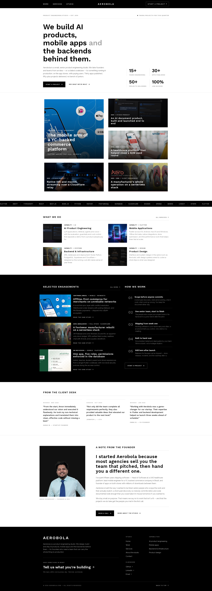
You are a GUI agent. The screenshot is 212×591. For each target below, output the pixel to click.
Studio (70, 4)
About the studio (132, 553)
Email (128, 574)
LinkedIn (129, 570)
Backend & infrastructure (158, 549)
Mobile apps (154, 545)
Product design (155, 553)
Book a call (103, 513)
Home (128, 541)
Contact (129, 556)
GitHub (128, 567)
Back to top (161, 585)
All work (114, 287)
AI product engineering (158, 541)
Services (57, 4)
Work (45, 4)
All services (161, 217)
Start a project (156, 4)
